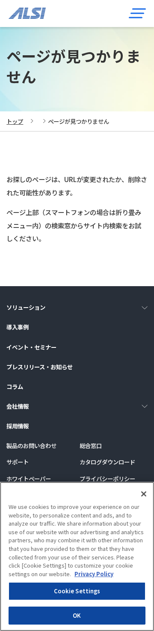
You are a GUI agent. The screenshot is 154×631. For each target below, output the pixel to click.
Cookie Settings (77, 591)
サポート (17, 462)
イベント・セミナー (31, 347)
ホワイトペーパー (28, 478)
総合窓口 (91, 445)
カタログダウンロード (107, 462)
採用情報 (17, 426)
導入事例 (17, 327)
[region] (77, 556)
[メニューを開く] (137, 13)
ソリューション (25, 307)
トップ (14, 121)
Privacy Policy (93, 574)
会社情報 (17, 406)
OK (77, 615)
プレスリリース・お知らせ (39, 366)
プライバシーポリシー (107, 478)
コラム (14, 386)
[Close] (143, 493)
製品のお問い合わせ (31, 445)
